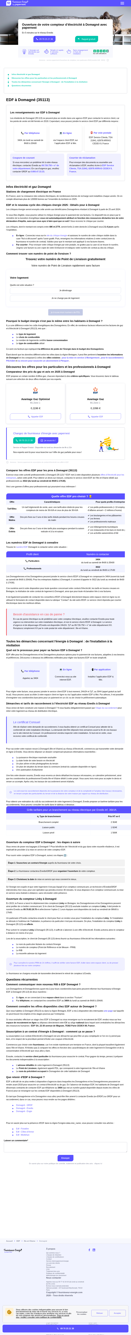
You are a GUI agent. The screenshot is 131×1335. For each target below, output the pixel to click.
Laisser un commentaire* (16, 1140)
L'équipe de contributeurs (55, 1257)
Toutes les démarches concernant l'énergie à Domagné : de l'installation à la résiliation (50, 82)
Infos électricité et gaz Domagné (26, 74)
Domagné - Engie (24, 1111)
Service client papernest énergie (57, 1261)
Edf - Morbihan (22, 1135)
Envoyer (65, 1158)
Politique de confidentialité (55, 1273)
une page (108, 1011)
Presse (48, 1265)
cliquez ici (98, 1163)
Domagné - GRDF (24, 1105)
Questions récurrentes (21, 86)
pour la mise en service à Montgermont (81, 358)
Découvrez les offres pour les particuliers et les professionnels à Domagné (44, 78)
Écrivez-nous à (57, 1286)
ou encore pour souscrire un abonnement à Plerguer (43, 361)
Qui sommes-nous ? (53, 1253)
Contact (49, 1259)
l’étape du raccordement (106, 708)
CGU (48, 1269)
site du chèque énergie (56, 235)
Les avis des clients (53, 1263)
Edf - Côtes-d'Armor (25, 1132)
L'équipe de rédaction (53, 1255)
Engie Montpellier (52, 1323)
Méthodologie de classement (56, 1275)
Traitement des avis (53, 1271)
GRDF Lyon (93, 1323)
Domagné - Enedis (24, 1108)
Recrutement (50, 1267)
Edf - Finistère (22, 1129)
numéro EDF (22, 547)
